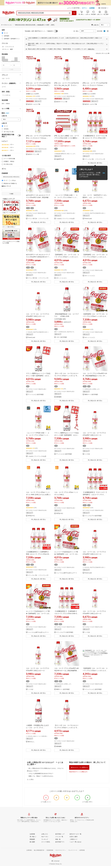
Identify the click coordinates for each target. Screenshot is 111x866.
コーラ (4, 87)
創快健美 (58, 397)
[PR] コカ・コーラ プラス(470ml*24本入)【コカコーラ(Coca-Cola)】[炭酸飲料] (38, 85)
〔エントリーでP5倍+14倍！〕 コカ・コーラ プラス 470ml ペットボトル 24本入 (38, 435)
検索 (12, 69)
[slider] (2, 62)
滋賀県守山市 (60, 159)
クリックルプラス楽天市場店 (93, 515)
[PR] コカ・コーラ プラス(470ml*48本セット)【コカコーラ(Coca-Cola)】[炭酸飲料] (95, 85)
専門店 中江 (31, 515)
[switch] (19, 135)
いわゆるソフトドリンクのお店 (65, 218)
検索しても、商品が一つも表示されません (41, 776)
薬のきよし (31, 741)
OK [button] (104, 173)
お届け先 (4, 116)
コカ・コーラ (6, 78)
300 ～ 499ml (6, 103)
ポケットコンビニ (61, 278)
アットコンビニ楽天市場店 (36, 394)
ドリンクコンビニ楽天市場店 (93, 689)
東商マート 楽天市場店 (91, 394)
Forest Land (88, 218)
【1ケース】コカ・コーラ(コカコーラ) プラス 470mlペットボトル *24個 (66, 727)
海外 (8, 113)
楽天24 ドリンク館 (61, 101)
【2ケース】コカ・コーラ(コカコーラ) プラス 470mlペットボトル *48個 (66, 376)
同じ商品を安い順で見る (95, 163)
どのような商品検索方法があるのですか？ (41, 773)
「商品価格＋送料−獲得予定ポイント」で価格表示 (38, 31)
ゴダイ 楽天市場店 (61, 337)
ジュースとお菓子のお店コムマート (66, 573)
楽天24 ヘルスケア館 (34, 104)
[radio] (2, 33)
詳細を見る (91, 49)
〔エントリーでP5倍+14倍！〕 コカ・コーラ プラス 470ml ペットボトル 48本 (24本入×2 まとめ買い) (66, 197)
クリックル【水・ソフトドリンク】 (95, 159)
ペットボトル (6, 95)
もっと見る (30, 779)
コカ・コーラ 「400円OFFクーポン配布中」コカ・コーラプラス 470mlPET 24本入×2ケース (95, 197)
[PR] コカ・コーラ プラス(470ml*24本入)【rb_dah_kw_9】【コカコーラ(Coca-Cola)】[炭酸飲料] (66, 85)
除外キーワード (6, 186)
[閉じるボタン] (107, 39)
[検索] (74, 13)
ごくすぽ (87, 454)
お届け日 (4, 123)
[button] (103, 8)
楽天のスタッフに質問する (79, 767)
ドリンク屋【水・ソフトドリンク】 (38, 218)
